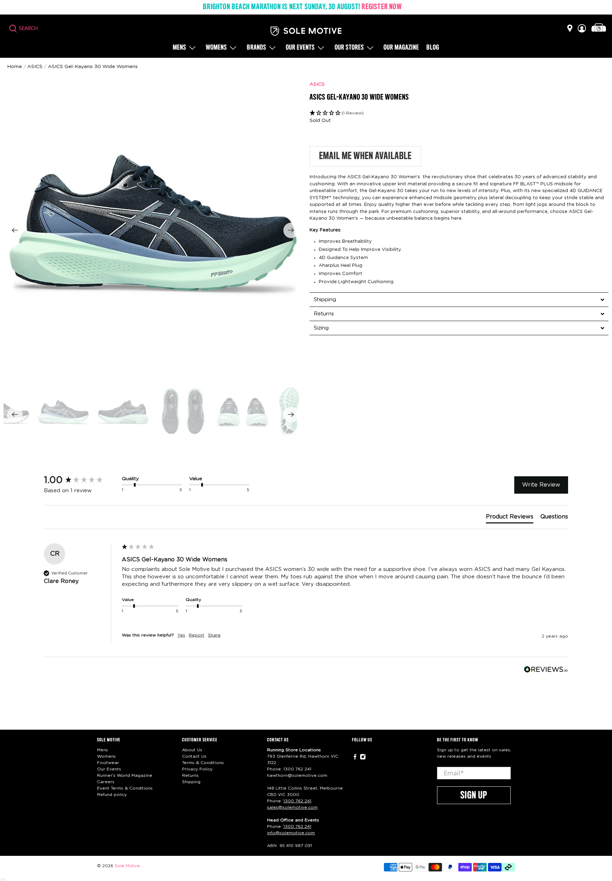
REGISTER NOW (382, 7)
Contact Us (194, 756)
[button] (459, 113)
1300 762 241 (297, 769)
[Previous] (15, 230)
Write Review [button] (541, 485)
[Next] (291, 230)
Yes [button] (181, 635)
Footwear (108, 763)
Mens (179, 48)
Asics (34, 66)
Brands (256, 48)
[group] (81, 480)
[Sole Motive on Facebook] (355, 758)
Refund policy (112, 794)
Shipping (191, 782)
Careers (105, 782)
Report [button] (196, 635)
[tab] (459, 299)
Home (14, 66)
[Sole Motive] (306, 31)
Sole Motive (127, 866)
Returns (190, 775)
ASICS (317, 84)
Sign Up (473, 795)
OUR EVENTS (300, 48)
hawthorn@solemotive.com (297, 775)
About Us (192, 750)
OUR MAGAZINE (401, 48)
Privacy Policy (197, 769)
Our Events (109, 769)
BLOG (432, 48)
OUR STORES (349, 48)
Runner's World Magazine (124, 775)
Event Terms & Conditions (125, 788)
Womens (216, 48)
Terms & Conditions (203, 763)
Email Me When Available (365, 156)
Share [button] (214, 635)
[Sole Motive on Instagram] (363, 758)
